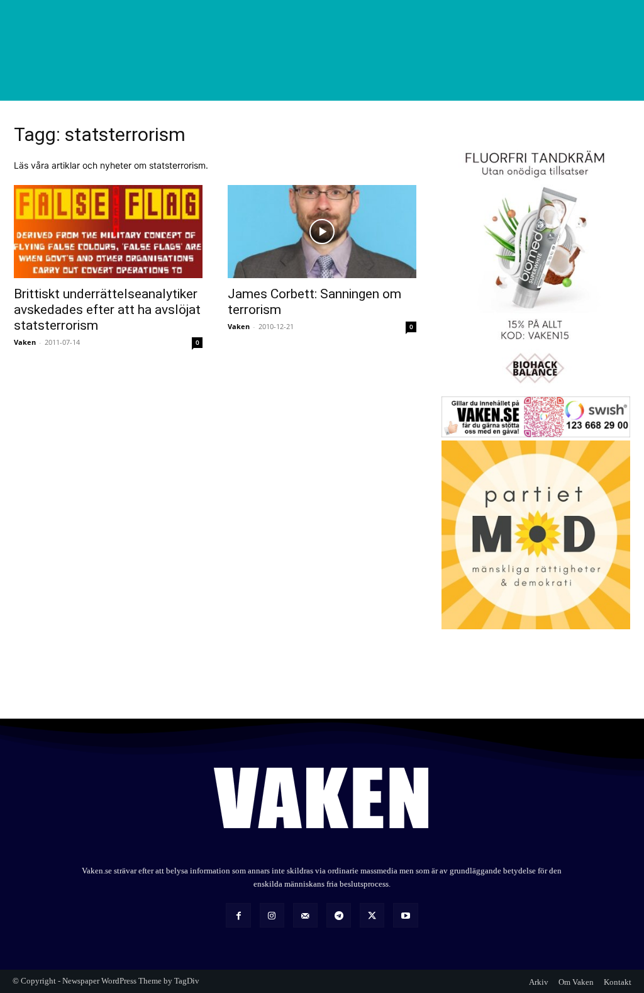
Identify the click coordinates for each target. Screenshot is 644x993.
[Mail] (305, 915)
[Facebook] (238, 915)
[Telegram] (338, 915)
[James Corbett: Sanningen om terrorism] (322, 231)
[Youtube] (405, 915)
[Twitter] (372, 915)
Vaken (25, 342)
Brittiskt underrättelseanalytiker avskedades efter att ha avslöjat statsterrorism (107, 309)
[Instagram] (272, 915)
